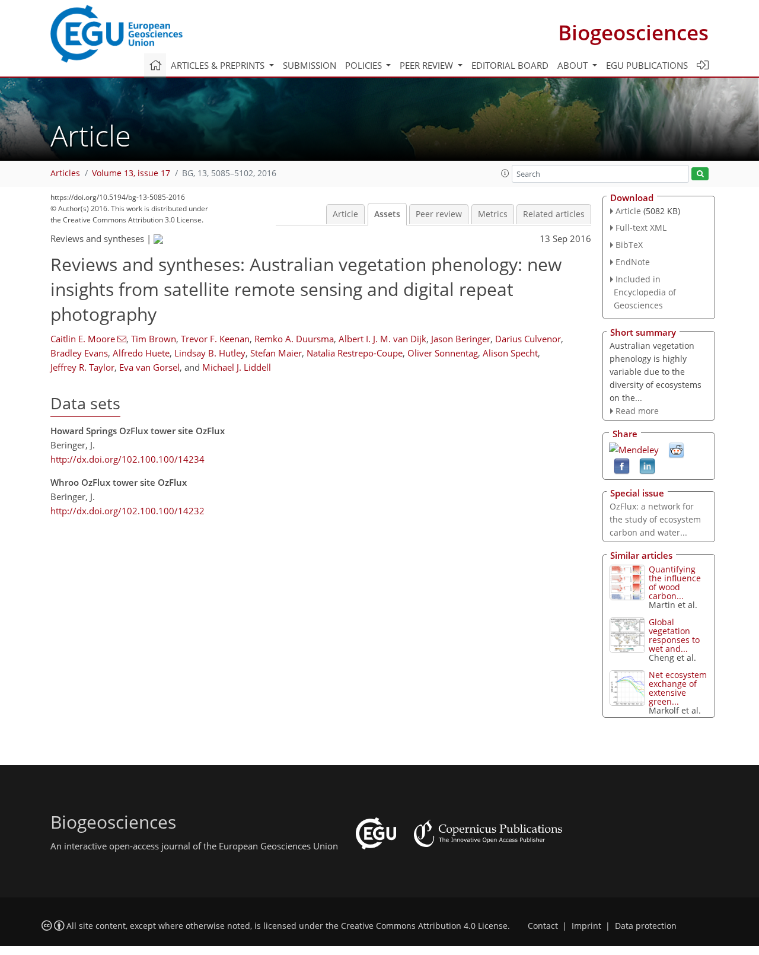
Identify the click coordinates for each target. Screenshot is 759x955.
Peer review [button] (427, 65)
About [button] (573, 65)
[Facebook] (622, 466)
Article (345, 214)
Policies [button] (364, 65)
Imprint (586, 926)
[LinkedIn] (647, 466)
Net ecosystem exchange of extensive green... (678, 688)
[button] (505, 173)
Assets (387, 214)
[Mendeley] (634, 448)
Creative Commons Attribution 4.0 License (424, 926)
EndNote (633, 262)
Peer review (439, 214)
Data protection (646, 926)
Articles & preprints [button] (219, 65)
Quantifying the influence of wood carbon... (675, 582)
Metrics (493, 214)
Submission (309, 65)
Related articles (554, 214)
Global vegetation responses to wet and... (674, 635)
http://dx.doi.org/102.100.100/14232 (127, 511)
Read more (637, 410)
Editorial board (509, 65)
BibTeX (629, 244)
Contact (543, 926)
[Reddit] (676, 450)
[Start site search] (700, 174)
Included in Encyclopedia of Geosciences (645, 292)
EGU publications (647, 65)
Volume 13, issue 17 (131, 173)
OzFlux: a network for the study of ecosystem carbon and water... (655, 519)
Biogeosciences (633, 32)
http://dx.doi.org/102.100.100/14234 (127, 459)
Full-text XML (641, 227)
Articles (65, 173)
